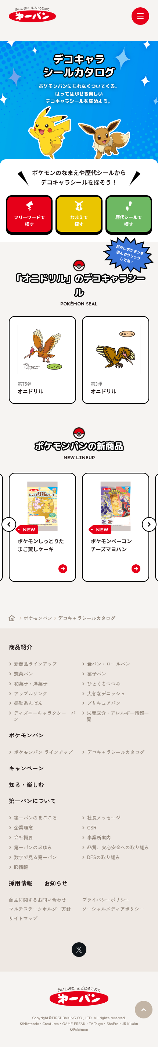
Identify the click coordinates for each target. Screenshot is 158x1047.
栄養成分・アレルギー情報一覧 (118, 716)
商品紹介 (20, 646)
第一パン (32, 14)
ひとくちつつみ (104, 684)
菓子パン (96, 674)
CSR (92, 828)
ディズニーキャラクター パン (45, 716)
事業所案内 (99, 838)
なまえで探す (79, 220)
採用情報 (20, 883)
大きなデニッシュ (106, 694)
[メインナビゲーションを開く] (140, 16)
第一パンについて (32, 800)
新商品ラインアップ (35, 664)
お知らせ (56, 883)
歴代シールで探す (128, 220)
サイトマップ (23, 919)
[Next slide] (149, 524)
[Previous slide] (8, 524)
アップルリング (30, 694)
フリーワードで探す (29, 220)
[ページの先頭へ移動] (143, 1009)
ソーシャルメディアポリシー (113, 909)
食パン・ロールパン (108, 664)
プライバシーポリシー (106, 900)
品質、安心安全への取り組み (118, 847)
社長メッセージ (104, 818)
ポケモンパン (38, 618)
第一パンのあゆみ (33, 847)
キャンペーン (26, 768)
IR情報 (21, 867)
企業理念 (23, 828)
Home (11, 618)
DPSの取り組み (103, 857)
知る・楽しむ (26, 784)
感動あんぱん (28, 703)
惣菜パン (23, 674)
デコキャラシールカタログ (115, 752)
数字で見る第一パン (35, 857)
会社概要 (23, 838)
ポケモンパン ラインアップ (43, 752)
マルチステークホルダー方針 (40, 909)
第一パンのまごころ (35, 818)
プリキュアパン (104, 703)
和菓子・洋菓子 (30, 684)
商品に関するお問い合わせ (37, 900)
